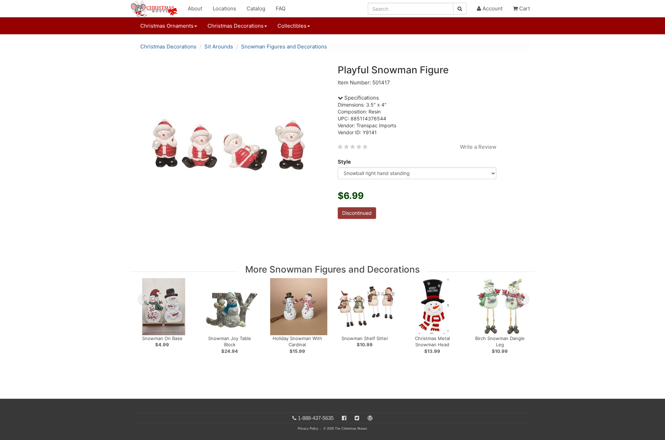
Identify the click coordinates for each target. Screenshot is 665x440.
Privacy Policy (308, 428)
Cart (524, 8)
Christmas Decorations (168, 46)
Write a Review (478, 147)
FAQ (280, 8)
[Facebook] (344, 418)
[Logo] (156, 8)
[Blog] (370, 418)
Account (492, 8)
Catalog (256, 8)
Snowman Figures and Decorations (284, 46)
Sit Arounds (218, 46)
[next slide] (523, 299)
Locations (224, 8)
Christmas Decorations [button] (235, 25)
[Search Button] (460, 9)
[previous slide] (144, 299)
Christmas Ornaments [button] (167, 25)
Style (344, 161)
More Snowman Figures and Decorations (332, 269)
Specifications (361, 97)
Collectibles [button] (292, 25)
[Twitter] (357, 418)
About (195, 8)
